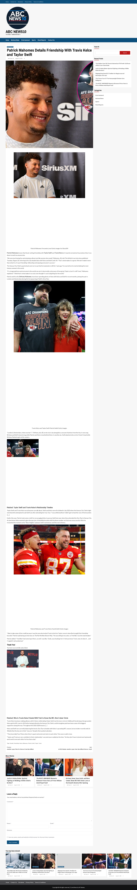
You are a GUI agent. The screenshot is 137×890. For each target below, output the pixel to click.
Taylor (36, 743)
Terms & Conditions (38, 1)
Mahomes (25, 743)
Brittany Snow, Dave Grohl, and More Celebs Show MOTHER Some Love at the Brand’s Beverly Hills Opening (78, 780)
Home (7, 1)
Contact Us (13, 1)
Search (96, 47)
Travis (40, 743)
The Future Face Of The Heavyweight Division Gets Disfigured (109, 79)
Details (11, 743)
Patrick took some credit (24, 518)
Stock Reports (42, 40)
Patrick (30, 743)
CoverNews (73, 887)
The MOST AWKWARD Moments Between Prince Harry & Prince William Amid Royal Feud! (49, 780)
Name (9, 823)
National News (15, 40)
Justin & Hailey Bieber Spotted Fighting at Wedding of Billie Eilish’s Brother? (19, 780)
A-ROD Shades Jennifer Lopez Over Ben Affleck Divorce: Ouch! (75, 748)
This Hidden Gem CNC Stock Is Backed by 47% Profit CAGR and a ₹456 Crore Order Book (112, 64)
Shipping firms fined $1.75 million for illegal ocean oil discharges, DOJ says (109, 74)
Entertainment (25, 40)
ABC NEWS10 (16, 31)
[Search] (130, 40)
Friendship (16, 743)
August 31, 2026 (17, 785)
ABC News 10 (11, 58)
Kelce (20, 743)
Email (52, 823)
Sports (34, 40)
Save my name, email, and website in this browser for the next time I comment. (31, 837)
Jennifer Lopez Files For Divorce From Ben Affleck (20, 748)
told (67, 258)
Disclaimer (20, 1)
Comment (10, 801)
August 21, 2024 (18, 58)
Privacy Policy (28, 1)
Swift (33, 743)
